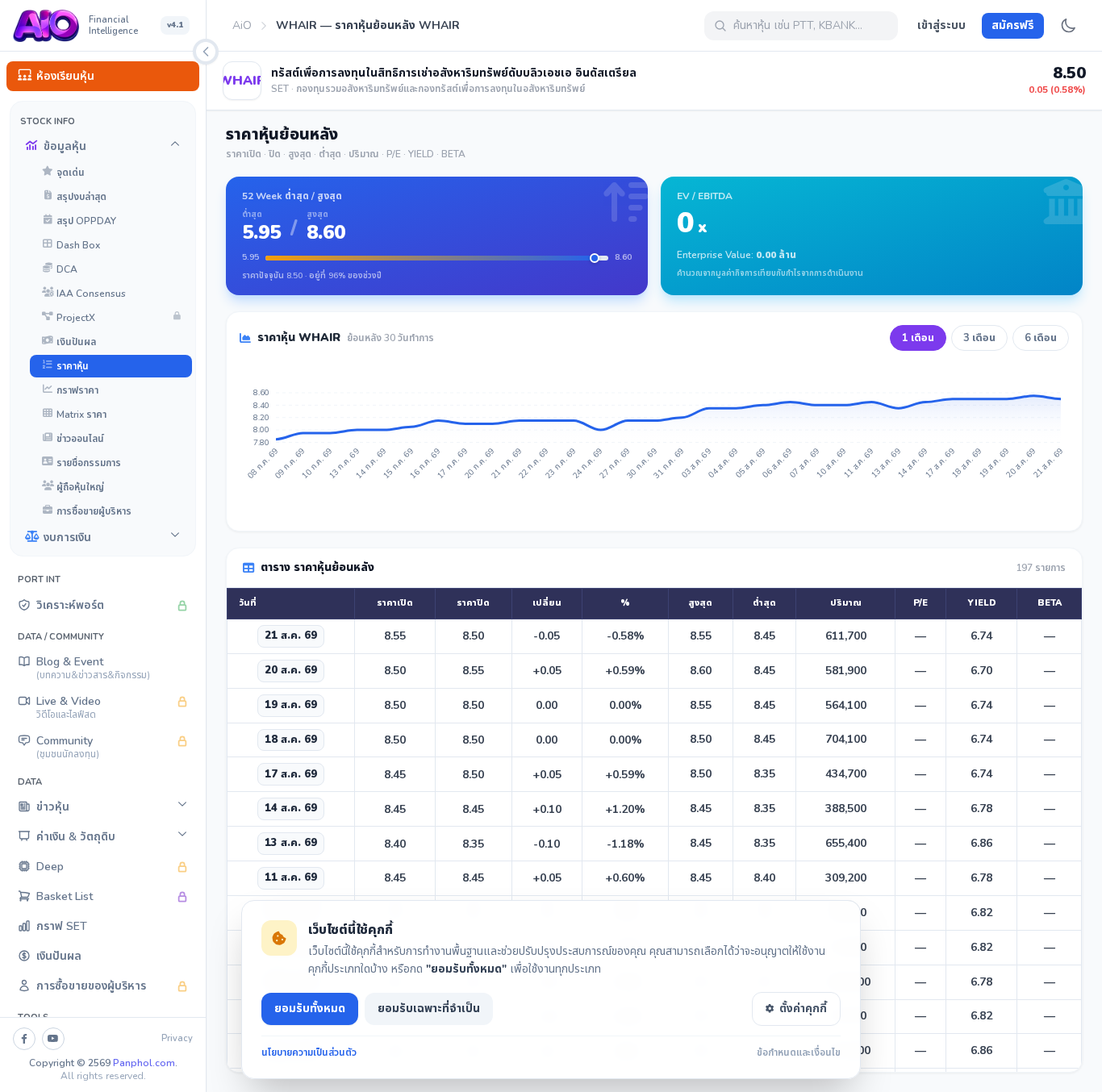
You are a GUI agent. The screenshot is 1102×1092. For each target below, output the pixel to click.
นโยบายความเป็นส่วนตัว (309, 1052)
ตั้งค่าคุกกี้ (803, 1008)
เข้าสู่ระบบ (941, 25)
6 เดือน (1041, 338)
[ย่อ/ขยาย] (206, 52)
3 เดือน (979, 338)
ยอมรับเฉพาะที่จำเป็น (429, 1008)
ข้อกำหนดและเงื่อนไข (799, 1052)
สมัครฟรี (1012, 25)
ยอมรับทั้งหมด (309, 1008)
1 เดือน (918, 338)
